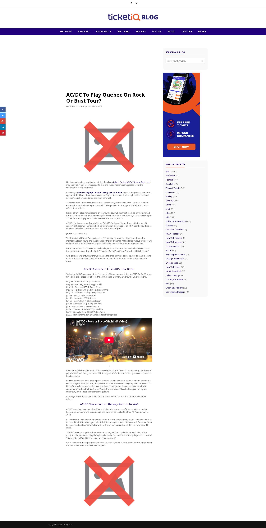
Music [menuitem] (171, 31)
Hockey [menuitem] (141, 31)
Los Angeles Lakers (176, 279)
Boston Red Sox (175, 246)
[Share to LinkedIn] (3, 129)
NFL (170, 217)
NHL (170, 283)
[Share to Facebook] (3, 111)
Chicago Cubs (174, 263)
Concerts (172, 192)
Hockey (171, 196)
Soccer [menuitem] (157, 31)
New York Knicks (175, 267)
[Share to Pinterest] (3, 134)
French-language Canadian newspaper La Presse (100, 192)
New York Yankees (176, 242)
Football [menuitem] (124, 31)
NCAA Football (174, 233)
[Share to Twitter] (3, 117)
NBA (170, 213)
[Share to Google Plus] (3, 123)
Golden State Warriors (178, 221)
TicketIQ (172, 200)
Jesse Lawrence (95, 106)
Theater (171, 225)
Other (171, 204)
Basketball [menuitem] (104, 31)
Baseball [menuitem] (84, 31)
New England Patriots (177, 254)
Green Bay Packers (176, 287)
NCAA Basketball (175, 271)
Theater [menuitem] (186, 31)
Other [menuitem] (202, 31)
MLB (170, 209)
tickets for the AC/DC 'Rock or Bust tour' (131, 182)
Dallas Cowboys (175, 275)
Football (172, 179)
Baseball (172, 184)
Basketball (173, 175)
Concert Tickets (175, 188)
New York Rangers (176, 238)
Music (171, 171)
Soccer (171, 250)
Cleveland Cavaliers (176, 229)
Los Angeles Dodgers (177, 292)
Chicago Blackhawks (177, 258)
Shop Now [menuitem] (66, 31)
